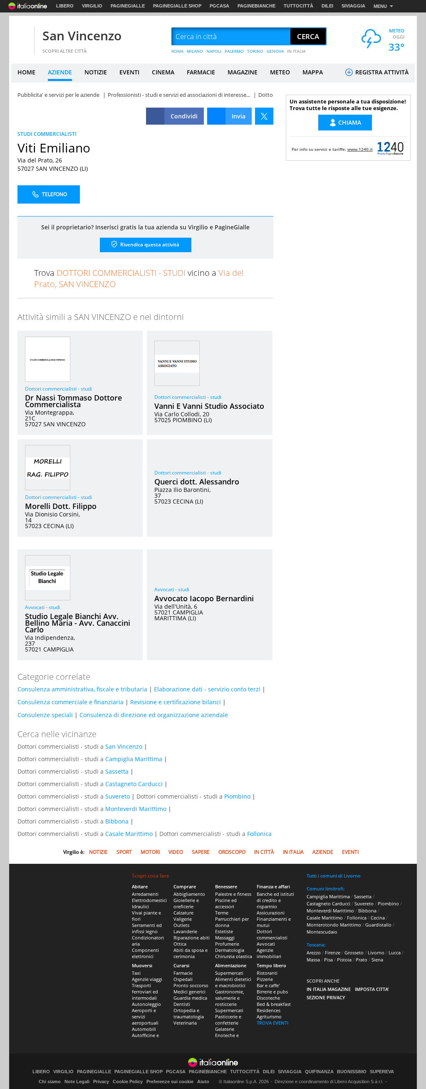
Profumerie (227, 944)
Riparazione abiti (191, 937)
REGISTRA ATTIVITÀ (381, 72)
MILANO (195, 51)
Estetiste (224, 931)
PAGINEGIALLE (128, 5)
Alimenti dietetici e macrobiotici (233, 982)
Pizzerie (265, 979)
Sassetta (117, 771)
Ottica (179, 944)
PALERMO (234, 51)
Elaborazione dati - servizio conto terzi (207, 689)
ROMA (177, 51)
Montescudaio (322, 932)
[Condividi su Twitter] (264, 116)
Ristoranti (267, 973)
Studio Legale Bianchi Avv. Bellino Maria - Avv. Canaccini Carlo (77, 622)
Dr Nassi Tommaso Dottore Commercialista (73, 401)
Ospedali (183, 979)
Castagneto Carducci (134, 784)
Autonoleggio (146, 1004)
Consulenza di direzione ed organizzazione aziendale (153, 715)
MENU (380, 6)
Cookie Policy (128, 1081)
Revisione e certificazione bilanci (175, 702)
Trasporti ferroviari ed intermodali (145, 991)
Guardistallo (378, 925)
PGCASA (219, 5)
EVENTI (129, 72)
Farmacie (183, 973)
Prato (361, 959)
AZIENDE (60, 72)
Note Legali (76, 1081)
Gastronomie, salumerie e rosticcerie (229, 997)
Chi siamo (50, 1081)
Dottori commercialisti (272, 934)
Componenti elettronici (145, 953)
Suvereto (117, 796)
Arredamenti (145, 894)
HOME (26, 72)
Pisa (328, 959)
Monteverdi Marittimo (135, 809)
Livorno (376, 952)
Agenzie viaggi (147, 979)
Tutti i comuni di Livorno (334, 876)
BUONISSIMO (352, 1071)
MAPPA (312, 72)
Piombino (237, 796)
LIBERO (65, 5)
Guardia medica (190, 998)
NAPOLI (213, 51)
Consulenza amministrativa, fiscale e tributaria (82, 689)
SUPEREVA (382, 1071)
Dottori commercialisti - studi (58, 388)
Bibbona (117, 821)
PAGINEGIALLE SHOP (177, 5)
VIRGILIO (92, 5)
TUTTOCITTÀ (298, 5)
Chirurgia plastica (233, 956)
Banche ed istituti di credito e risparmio (275, 900)
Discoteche (268, 998)
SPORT (124, 851)
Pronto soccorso (190, 985)
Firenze (332, 952)
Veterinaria (185, 1023)
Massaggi (225, 937)
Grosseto (354, 952)
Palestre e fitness (233, 894)
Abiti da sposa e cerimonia (190, 953)
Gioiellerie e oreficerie (186, 903)
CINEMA (163, 72)
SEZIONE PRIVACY (326, 997)
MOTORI (150, 851)
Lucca (395, 952)
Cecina (378, 917)
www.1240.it (360, 149)
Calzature (183, 913)
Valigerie (182, 919)
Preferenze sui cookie (169, 1081)
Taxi (136, 973)
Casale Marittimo (129, 834)
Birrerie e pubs (272, 991)
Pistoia (344, 959)
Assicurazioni (271, 913)
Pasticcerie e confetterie (228, 1019)
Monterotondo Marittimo (334, 925)
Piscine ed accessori (226, 903)
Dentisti (181, 1004)
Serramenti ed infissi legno (147, 928)
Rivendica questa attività (149, 244)
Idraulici (140, 906)
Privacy (101, 1081)
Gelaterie (224, 1029)
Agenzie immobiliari (269, 953)
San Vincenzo (81, 35)
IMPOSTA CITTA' (372, 989)
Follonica (259, 834)
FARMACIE (201, 72)
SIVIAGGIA (353, 5)
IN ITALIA (296, 51)
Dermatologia (229, 950)
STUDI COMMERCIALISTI (47, 134)
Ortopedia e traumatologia (188, 1013)
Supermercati (229, 973)
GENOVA (275, 51)
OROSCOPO (231, 851)
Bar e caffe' (268, 985)
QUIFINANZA (319, 1071)
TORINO (255, 51)
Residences (268, 1010)
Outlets (181, 925)
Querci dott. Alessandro (196, 482)
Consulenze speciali (45, 715)
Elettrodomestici (149, 900)
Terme (221, 913)
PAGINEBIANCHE (256, 5)
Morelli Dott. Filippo (61, 506)
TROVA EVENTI (272, 1023)
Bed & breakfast (274, 1004)
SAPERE (201, 851)
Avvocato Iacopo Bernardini (204, 598)
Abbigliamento (189, 894)
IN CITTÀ (264, 851)
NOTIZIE (95, 72)
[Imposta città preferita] (21, 36)
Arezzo (314, 952)
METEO (280, 72)
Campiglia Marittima (133, 759)
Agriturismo (269, 1016)
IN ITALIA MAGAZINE (329, 989)
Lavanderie (185, 931)
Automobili (144, 1029)
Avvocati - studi (42, 607)
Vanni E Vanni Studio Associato (209, 406)
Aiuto (203, 1081)
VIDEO (175, 851)
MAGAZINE (243, 72)
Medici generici (189, 991)
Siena (377, 959)
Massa (313, 959)
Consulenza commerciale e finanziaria (70, 702)
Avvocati (266, 944)
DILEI (327, 5)
